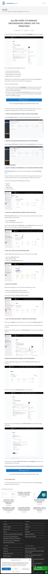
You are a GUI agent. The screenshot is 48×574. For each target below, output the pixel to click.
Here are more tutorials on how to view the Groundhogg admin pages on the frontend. (24, 466)
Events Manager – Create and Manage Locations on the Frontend (8, 509)
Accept (6, 569)
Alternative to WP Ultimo (30, 548)
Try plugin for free (25, 100)
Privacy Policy (17, 571)
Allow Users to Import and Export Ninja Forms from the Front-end (24, 509)
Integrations (27, 526)
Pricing (26, 524)
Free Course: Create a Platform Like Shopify (12, 534)
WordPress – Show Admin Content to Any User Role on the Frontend (24, 494)
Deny (16, 569)
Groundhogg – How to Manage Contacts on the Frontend (39, 509)
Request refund (6, 529)
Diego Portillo (18, 30)
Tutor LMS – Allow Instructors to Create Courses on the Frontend (8, 501)
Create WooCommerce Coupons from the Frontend (39, 501)
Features (27, 529)
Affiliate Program (7, 556)
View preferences (25, 569)
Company (5, 548)
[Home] (2, 11)
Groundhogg (23, 87)
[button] (29, 560)
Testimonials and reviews (30, 536)
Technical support (7, 526)
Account (5, 531)
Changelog (27, 531)
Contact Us (5, 551)
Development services (8, 553)
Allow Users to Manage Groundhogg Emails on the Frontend (18, 11)
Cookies (13, 571)
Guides (32, 30)
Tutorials (5, 524)
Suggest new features (29, 534)
